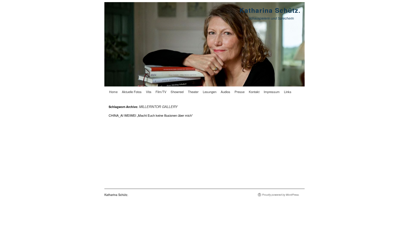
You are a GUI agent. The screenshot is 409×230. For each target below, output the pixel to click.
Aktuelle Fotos (132, 91)
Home (113, 91)
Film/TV (161, 91)
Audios (225, 91)
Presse (240, 91)
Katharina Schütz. (270, 10)
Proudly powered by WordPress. (280, 194)
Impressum (272, 91)
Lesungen (209, 91)
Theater (193, 91)
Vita (148, 91)
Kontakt (254, 91)
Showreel (177, 91)
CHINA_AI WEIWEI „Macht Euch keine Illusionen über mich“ (151, 115)
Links (287, 91)
